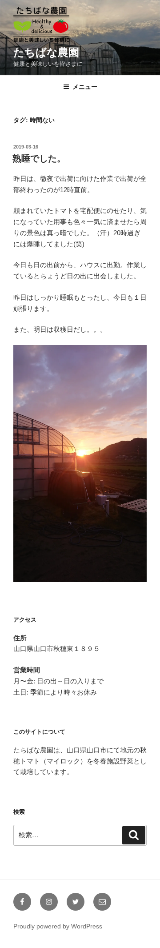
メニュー (84, 86)
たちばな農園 (46, 52)
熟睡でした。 (39, 158)
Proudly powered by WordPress (57, 926)
